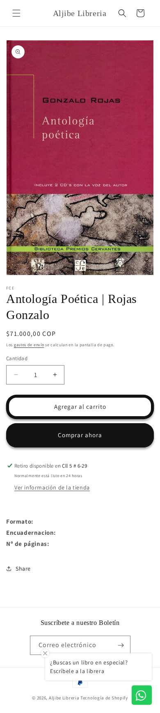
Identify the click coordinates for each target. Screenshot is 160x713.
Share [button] (23, 568)
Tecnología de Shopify (104, 698)
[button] (16, 13)
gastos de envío (29, 344)
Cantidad (16, 358)
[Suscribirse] (121, 645)
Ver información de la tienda (52, 487)
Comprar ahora (80, 435)
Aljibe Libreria (64, 698)
